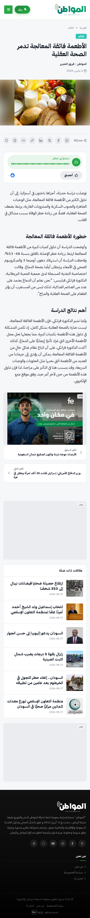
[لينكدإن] (41, 140)
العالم (71, 27)
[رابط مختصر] (23, 140)
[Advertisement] (45, 530)
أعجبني (68, 175)
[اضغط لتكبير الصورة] (45, 102)
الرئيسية (83, 27)
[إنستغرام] (63, 843)
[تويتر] (82, 843)
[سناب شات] (43, 843)
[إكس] (49, 140)
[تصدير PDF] (14, 140)
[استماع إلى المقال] (76, 162)
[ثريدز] (34, 843)
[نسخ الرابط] (32, 140)
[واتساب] (67, 140)
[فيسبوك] (58, 140)
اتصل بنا (78, 878)
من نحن (79, 867)
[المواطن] (70, 9)
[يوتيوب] (53, 843)
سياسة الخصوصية (73, 872)
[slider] (40, 164)
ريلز (20, 9)
